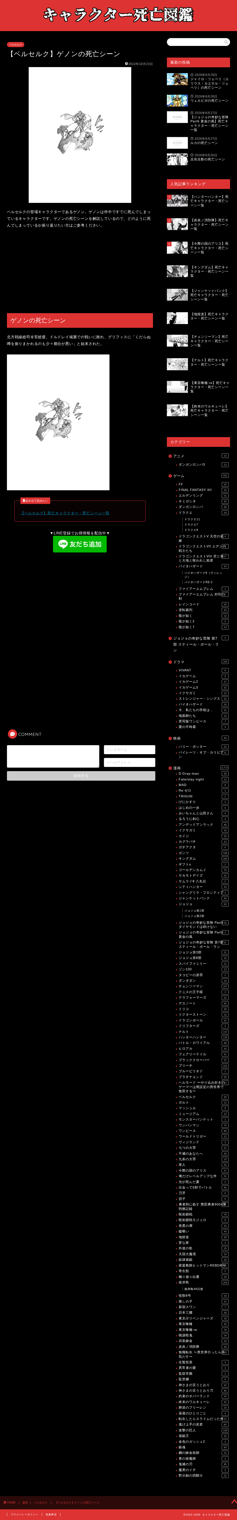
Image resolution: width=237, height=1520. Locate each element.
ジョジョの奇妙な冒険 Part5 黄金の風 (202, 934)
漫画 (200, 768)
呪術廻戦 (203, 1214)
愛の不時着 (202, 727)
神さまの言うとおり (203, 1385)
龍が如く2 (202, 621)
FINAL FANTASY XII (203, 490)
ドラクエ (203, 512)
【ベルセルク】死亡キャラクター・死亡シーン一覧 (65, 513)
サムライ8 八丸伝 (202, 881)
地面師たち (203, 716)
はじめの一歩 (202, 807)
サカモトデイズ (203, 875)
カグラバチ (203, 841)
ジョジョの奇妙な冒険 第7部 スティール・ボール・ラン (199, 644)
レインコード (203, 604)
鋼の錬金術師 (203, 1453)
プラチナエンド (203, 1077)
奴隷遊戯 (203, 1259)
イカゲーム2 (203, 681)
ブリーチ (203, 1065)
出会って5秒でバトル (203, 1187)
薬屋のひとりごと (202, 1413)
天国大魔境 (203, 1254)
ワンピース (203, 1131)
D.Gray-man (203, 773)
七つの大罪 (203, 1148)
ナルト (203, 1031)
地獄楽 (203, 1237)
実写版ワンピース (202, 721)
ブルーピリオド (202, 1071)
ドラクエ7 (191, 524)
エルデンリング (203, 495)
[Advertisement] (80, 271)
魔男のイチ (202, 1470)
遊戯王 (203, 1436)
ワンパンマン (203, 1125)
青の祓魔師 (202, 1458)
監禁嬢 (202, 1379)
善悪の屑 (203, 1226)
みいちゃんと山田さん (202, 813)
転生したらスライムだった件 (203, 1419)
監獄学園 (202, 1373)
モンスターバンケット (202, 1119)
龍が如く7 (203, 627)
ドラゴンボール (203, 1020)
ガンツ (203, 853)
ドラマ (200, 662)
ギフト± (202, 864)
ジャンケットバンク (203, 898)
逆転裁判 (203, 610)
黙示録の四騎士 (203, 1475)
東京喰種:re (203, 1330)
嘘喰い (203, 1231)
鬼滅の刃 (203, 1464)
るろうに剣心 (202, 819)
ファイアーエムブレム (202, 589)
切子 (202, 1199)
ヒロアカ (203, 1048)
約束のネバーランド (203, 1396)
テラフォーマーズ (203, 997)
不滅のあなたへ (203, 1153)
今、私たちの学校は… (203, 710)
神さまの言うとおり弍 (203, 1390)
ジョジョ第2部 (194, 916)
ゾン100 (203, 969)
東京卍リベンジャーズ (203, 1318)
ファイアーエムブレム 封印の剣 (202, 596)
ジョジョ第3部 (203, 952)
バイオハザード (203, 566)
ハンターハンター (203, 1037)
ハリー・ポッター (203, 746)
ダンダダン (203, 980)
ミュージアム (203, 1114)
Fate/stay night (203, 779)
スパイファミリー (203, 963)
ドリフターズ (202, 1026)
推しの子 (203, 1301)
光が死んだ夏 (202, 1182)
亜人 (203, 1164)
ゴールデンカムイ (203, 870)
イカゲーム (202, 676)
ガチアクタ (202, 847)
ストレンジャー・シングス (203, 698)
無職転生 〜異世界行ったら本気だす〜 (203, 1354)
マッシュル (202, 1108)
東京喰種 (203, 1324)
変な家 (202, 1242)
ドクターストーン (203, 1014)
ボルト (203, 1102)
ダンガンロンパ (203, 507)
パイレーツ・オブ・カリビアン (203, 754)
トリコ (203, 1009)
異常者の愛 (202, 1368)
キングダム (203, 858)
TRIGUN (202, 796)
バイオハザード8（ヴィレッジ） (203, 574)
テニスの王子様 (202, 992)
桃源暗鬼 (203, 1335)
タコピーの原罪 (202, 975)
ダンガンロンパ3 (203, 464)
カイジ (203, 836)
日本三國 (203, 1312)
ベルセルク (15, 44)
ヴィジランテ (202, 1142)
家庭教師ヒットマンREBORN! (203, 1265)
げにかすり (202, 802)
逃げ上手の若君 (203, 1424)
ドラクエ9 (191, 530)
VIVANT (202, 670)
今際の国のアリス (203, 1170)
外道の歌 (203, 1248)
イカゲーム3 (203, 687)
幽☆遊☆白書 (203, 1277)
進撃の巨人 (203, 1430)
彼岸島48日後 (193, 1289)
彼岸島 (203, 1282)
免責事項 (51, 1514)
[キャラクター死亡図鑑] (118, 26)
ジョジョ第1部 (194, 910)
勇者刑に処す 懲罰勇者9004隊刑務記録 (202, 1206)
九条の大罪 (203, 1159)
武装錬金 (203, 1341)
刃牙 (202, 1193)
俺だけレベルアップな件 (203, 1176)
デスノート (203, 1003)
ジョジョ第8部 (203, 958)
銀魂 (203, 1447)
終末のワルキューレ (203, 1402)
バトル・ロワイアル (203, 1043)
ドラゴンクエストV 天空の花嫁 (202, 538)
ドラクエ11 (192, 519)
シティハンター (203, 887)
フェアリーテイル (203, 1054)
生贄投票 (202, 1362)
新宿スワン (202, 1307)
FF (203, 484)
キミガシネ (203, 501)
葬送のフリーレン (203, 1407)
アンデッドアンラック (203, 824)
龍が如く (203, 615)
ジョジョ (203, 904)
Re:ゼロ (202, 790)
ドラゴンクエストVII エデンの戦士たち (202, 548)
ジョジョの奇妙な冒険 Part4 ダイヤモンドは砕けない (203, 925)
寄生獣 (202, 1271)
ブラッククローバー (203, 1060)
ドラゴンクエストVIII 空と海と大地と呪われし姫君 (203, 558)
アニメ (200, 456)
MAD (202, 785)
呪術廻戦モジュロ (202, 1220)
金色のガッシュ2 (202, 1441)
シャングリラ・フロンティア (202, 892)
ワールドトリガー (203, 1136)
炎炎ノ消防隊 (203, 1346)
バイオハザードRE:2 (198, 582)
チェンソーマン (203, 986)
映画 (200, 738)
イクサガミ (203, 693)
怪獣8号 (203, 1295)
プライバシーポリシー (24, 1514)
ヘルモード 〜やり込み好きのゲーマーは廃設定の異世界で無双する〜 (203, 1087)
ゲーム (200, 476)
